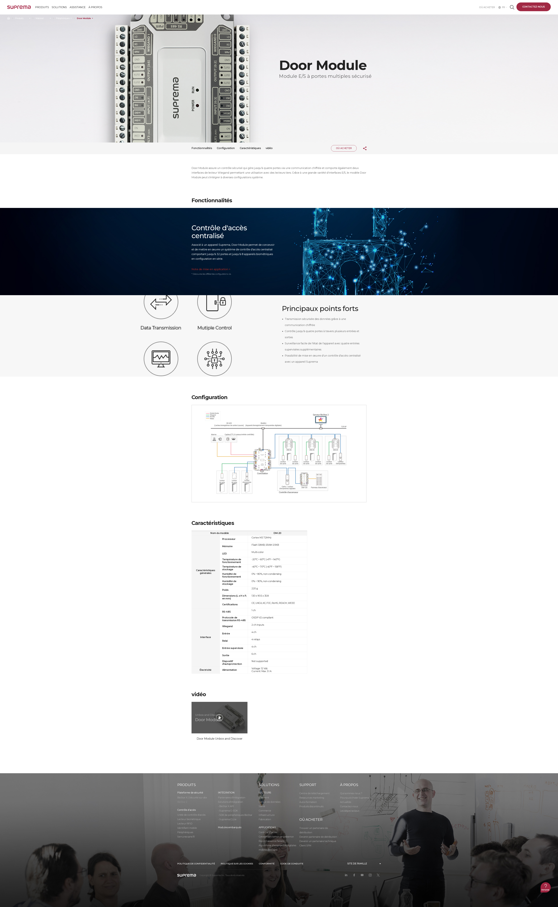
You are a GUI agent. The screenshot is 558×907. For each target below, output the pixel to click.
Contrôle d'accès (268, 832)
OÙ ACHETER (488, 7)
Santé (262, 806)
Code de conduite (291, 863)
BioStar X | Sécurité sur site (192, 797)
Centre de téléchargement (314, 793)
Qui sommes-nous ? (351, 793)
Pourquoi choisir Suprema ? (355, 797)
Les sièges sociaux (350, 810)
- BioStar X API (226, 806)
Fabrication (265, 819)
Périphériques (62, 18)
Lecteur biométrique (189, 819)
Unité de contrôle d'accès (191, 815)
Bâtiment (264, 797)
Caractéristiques (250, 148)
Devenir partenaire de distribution (318, 836)
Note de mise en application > (211, 269)
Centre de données (269, 802)
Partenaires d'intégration (231, 797)
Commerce (265, 810)
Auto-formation (308, 802)
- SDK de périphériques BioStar (235, 815)
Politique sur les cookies (237, 863)
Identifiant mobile (187, 828)
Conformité (266, 863)
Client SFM (305, 845)
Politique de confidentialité (196, 863)
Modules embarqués (229, 827)
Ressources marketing (311, 797)
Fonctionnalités (202, 148)
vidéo (269, 148)
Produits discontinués (311, 806)
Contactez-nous (533, 6)
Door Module (84, 18)
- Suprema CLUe (227, 819)
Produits (19, 18)
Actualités (345, 802)
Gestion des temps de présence (276, 836)
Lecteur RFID (184, 823)
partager (362, 148)
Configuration (226, 148)
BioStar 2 (182, 802)
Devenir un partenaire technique (317, 841)
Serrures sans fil (186, 836)
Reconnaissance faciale (271, 841)
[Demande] (546, 887)
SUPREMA (19, 8)
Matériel (39, 18)
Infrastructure (266, 815)
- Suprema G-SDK (228, 810)
